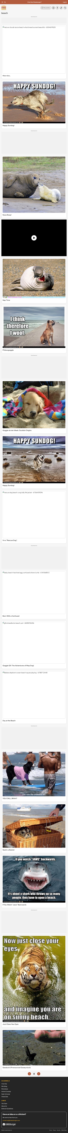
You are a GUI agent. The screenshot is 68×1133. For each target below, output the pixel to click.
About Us (4, 1106)
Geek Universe (5, 1094)
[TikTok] (61, 7)
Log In (65, 2)
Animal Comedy (6, 1091)
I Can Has (4, 1084)
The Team (4, 1103)
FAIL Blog (4, 1086)
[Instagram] (53, 7)
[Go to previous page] (29, 1073)
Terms (50, 1130)
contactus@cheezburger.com (11, 1120)
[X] (65, 7)
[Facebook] (57, 7)
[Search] (5, 2)
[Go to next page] (38, 1073)
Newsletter (47, 8)
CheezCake (4, 1096)
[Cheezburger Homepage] (34, 1124)
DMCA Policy (64, 1130)
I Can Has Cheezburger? (34, 2)
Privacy (54, 1130)
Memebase (4, 1089)
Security (58, 1130)
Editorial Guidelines (7, 1108)
